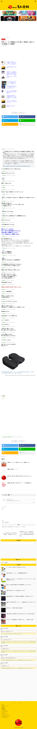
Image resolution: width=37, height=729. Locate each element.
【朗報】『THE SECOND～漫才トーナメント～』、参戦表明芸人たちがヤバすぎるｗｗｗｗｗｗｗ (21, 603)
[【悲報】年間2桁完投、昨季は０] (4, 68)
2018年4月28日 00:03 (9, 499)
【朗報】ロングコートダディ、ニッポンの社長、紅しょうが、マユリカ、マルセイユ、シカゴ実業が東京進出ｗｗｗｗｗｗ (20, 579)
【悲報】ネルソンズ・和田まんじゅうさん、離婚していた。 (18, 462)
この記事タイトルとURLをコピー (19, 112)
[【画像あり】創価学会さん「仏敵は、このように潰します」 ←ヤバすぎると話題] (4, 63)
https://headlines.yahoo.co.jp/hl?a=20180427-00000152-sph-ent (16, 166)
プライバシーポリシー (14, 702)
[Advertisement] (18, 29)
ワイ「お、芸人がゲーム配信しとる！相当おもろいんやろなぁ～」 (16, 567)
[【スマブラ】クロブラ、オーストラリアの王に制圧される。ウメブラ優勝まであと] (4, 83)
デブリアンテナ (5, 713)
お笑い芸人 (3, 456)
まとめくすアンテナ (5, 716)
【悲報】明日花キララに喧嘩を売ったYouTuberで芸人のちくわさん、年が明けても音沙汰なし (20, 613)
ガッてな (3, 712)
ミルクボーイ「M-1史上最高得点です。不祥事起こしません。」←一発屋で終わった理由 (19, 619)
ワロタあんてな (5, 717)
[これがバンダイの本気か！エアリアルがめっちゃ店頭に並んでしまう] (4, 102)
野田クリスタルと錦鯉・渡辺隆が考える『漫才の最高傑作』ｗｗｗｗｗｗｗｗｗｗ (18, 584)
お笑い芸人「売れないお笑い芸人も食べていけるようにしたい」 (19, 476)
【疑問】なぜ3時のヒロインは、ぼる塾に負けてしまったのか (15, 590)
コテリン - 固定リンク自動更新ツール (2, 62)
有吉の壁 (3, 708)
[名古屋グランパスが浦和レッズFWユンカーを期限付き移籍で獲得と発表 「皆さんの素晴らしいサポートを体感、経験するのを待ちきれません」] (4, 73)
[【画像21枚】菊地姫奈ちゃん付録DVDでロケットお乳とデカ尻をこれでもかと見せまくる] (4, 97)
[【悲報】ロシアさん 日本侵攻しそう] (4, 78)
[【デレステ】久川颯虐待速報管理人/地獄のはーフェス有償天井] (4, 92)
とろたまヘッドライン (6, 715)
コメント (18, 509)
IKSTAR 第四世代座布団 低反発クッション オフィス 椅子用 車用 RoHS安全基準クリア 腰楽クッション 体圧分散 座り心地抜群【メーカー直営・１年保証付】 (18, 372)
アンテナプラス (5, 710)
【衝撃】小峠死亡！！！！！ (12, 469)
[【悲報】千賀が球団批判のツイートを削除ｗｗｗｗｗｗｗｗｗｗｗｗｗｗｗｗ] (4, 87)
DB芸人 (3, 707)
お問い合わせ (19, 702)
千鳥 (3, 704)
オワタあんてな (5, 711)
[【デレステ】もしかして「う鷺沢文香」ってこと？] (4, 107)
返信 (33, 502)
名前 (2, 520)
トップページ (24, 702)
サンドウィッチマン (5, 705)
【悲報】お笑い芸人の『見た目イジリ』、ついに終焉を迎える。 (19, 482)
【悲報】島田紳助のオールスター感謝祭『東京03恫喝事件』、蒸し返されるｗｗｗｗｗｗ (19, 596)
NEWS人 (3, 709)
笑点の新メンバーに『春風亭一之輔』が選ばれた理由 (14, 607)
